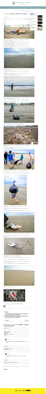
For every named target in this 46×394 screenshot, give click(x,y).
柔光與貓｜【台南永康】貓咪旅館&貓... (33, 28)
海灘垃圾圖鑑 (24, 313)
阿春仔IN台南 (5, 303)
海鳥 (27, 313)
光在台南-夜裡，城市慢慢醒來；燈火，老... (33, 15)
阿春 (23, 3)
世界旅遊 (27, 7)
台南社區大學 (9, 313)
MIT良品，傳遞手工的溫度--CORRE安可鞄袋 (24, 321)
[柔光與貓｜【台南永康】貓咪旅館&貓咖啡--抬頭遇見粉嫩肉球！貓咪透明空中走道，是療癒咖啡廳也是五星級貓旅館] (40, 29)
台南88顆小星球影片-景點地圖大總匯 (9, 321)
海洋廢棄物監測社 (18, 313)
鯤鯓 (14, 317)
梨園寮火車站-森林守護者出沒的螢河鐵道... (33, 22)
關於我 (11, 7)
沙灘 (14, 313)
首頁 (14, 10)
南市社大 (6, 313)
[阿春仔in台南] (4, 306)
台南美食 (21, 7)
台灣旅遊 (24, 7)
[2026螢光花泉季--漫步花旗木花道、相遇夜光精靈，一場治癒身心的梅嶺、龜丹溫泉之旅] (40, 26)
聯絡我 (34, 7)
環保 (7, 317)
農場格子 (31, 7)
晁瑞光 (13, 313)
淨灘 (5, 317)
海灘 (21, 313)
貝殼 (9, 317)
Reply (5, 336)
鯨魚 (16, 317)
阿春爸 (8, 353)
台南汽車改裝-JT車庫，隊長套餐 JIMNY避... (33, 18)
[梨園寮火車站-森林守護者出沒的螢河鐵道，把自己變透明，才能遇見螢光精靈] (40, 22)
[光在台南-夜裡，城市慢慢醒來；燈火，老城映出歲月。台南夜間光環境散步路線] (40, 16)
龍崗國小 (19, 317)
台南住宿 (18, 7)
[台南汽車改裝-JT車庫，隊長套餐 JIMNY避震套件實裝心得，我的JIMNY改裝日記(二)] (40, 19)
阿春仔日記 (17, 10)
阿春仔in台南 (12, 317)
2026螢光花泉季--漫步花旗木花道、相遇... (33, 25)
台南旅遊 (14, 7)
